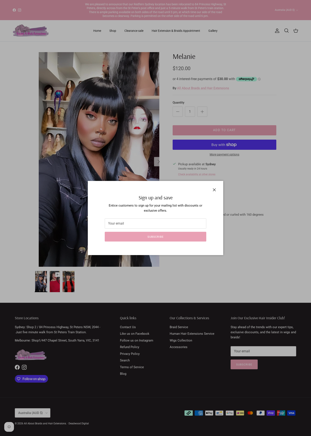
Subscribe (155, 236)
